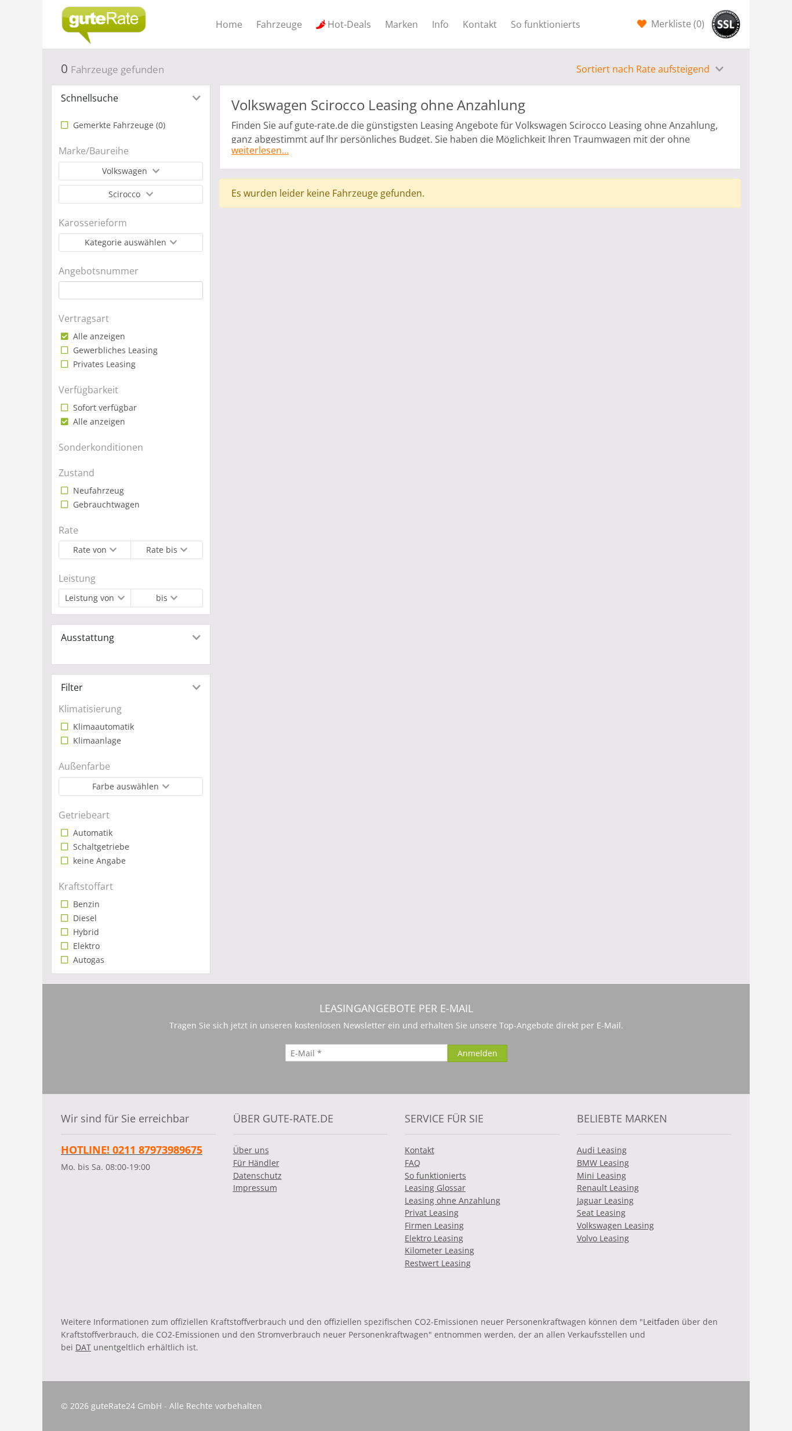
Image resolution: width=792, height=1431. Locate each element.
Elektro (85, 945)
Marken (401, 24)
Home (229, 24)
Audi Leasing (602, 1149)
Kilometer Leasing (439, 1250)
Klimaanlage (96, 740)
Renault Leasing (608, 1187)
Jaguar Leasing (605, 1200)
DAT (83, 1347)
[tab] (131, 98)
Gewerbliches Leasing (114, 350)
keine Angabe (98, 860)
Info (440, 24)
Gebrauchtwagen (105, 504)
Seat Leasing (601, 1212)
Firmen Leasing (434, 1225)
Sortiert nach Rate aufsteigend (644, 69)
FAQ (412, 1162)
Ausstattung (87, 637)
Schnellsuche (89, 98)
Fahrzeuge (279, 24)
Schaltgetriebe (100, 846)
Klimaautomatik (102, 726)
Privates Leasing (103, 363)
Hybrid (85, 931)
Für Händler (256, 1162)
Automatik (91, 832)
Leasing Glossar (435, 1187)
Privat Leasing (432, 1212)
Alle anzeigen (98, 336)
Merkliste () (676, 23)
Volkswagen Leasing (615, 1225)
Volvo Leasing (603, 1238)
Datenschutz (257, 1175)
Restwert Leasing (438, 1263)
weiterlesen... (260, 150)
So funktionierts (545, 24)
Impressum (255, 1187)
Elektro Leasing (434, 1238)
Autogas (87, 959)
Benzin (85, 904)
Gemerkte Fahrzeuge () (118, 125)
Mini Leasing (601, 1175)
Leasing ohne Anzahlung (452, 1200)
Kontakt (480, 24)
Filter (72, 687)
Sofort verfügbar (104, 407)
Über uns (251, 1149)
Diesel (84, 917)
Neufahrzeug (97, 490)
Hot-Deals (349, 24)
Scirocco (125, 194)
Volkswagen (126, 170)
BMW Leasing (603, 1162)
